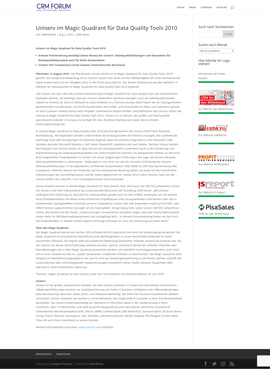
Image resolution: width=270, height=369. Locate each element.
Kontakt (222, 7)
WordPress (97, 364)
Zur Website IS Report (211, 192)
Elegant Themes (62, 364)
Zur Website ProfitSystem (213, 164)
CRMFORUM (48, 34)
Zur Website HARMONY (212, 135)
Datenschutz (44, 354)
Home (180, 7)
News (192, 7)
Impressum (63, 354)
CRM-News (82, 34)
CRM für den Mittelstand (213, 213)
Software (206, 7)
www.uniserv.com (90, 327)
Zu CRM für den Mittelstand (215, 109)
